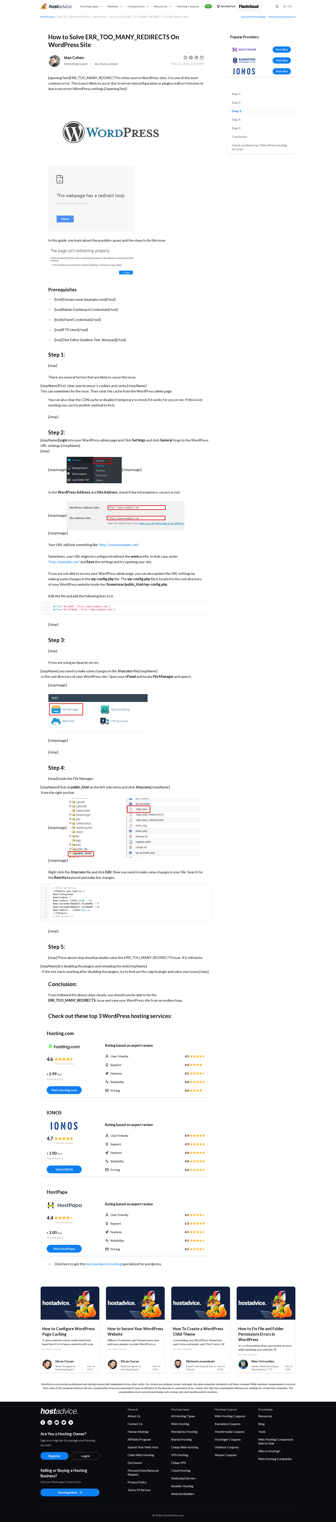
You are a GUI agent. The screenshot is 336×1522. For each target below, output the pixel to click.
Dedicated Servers (183, 1478)
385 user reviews (64, 1143)
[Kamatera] (244, 60)
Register (54, 1456)
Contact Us (135, 1424)
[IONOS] (64, 1126)
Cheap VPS (178, 1462)
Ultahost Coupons (227, 1447)
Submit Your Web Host (143, 1447)
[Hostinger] (244, 49)
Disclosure (135, 1462)
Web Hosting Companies (275, 1459)
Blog (261, 1424)
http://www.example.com (118, 545)
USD (288, 6)
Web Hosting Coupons (230, 1416)
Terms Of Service (139, 1490)
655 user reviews (64, 1222)
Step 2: (236, 102)
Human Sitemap (138, 1431)
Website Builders (182, 1494)
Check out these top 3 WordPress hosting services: (259, 147)
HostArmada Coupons (230, 1431)
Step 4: (236, 119)
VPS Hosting (179, 1455)
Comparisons (136, 6)
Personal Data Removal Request (143, 1472)
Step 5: (236, 128)
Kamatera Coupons (227, 1424)
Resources (160, 6)
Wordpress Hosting (184, 1431)
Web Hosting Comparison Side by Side (275, 1441)
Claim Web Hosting (141, 1455)
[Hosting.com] (64, 1046)
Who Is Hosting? (269, 1451)
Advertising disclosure (282, 16)
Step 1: (236, 94)
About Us (134, 1416)
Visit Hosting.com (64, 1090)
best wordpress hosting (104, 1264)
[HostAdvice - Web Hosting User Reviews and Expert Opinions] (56, 6)
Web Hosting (180, 1424)
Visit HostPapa (64, 1248)
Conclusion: (239, 136)
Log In (85, 1456)
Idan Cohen (74, 57)
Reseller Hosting (182, 1486)
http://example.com (64, 562)
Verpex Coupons (226, 1455)
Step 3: (237, 111)
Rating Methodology (253, 16)
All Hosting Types (183, 1416)
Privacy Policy (137, 1482)
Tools (262, 1431)
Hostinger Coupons (228, 1439)
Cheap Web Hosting (184, 1447)
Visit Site (282, 49)
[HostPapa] (64, 1205)
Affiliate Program (139, 1439)
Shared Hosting (181, 1439)
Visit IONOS (64, 1169)
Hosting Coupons (194, 6)
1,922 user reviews (64, 1063)
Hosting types (89, 6)
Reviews (113, 6)
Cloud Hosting (181, 1470)
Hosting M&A (67, 1492)
